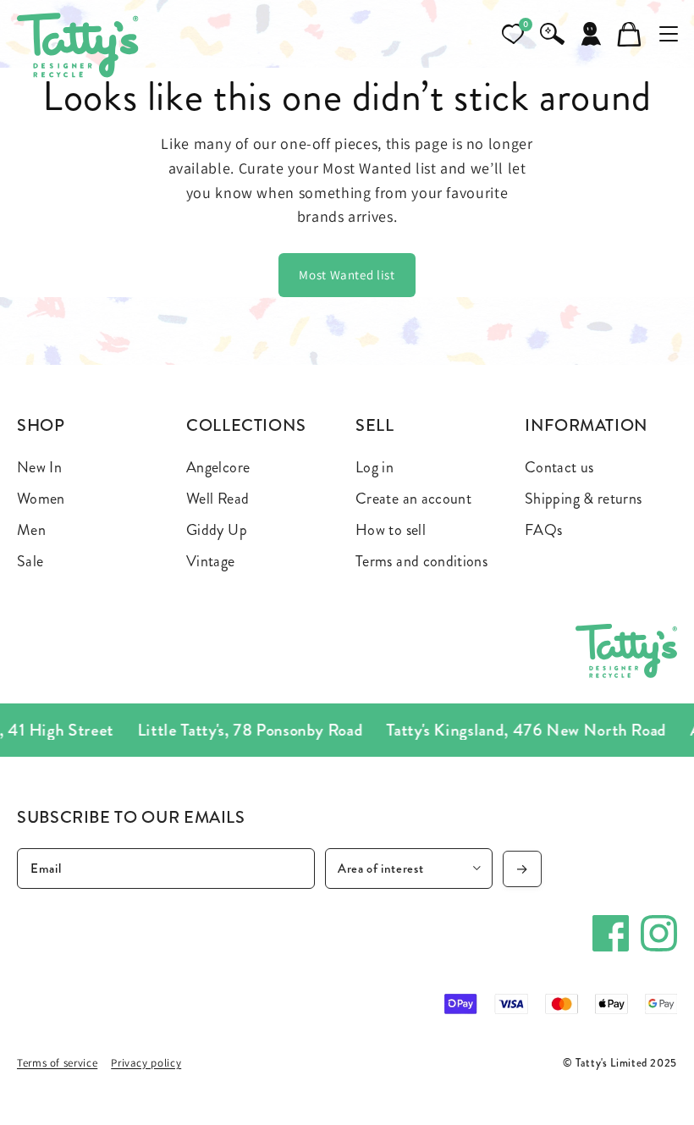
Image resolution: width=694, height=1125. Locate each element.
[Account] (590, 34)
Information (586, 425)
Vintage (210, 561)
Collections (246, 425)
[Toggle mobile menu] (668, 34)
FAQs (543, 530)
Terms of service (57, 1063)
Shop (41, 425)
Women (41, 499)
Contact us (559, 467)
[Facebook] (610, 933)
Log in (374, 467)
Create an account (413, 499)
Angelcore (218, 467)
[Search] (552, 34)
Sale (30, 561)
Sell (374, 425)
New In (39, 467)
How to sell (390, 530)
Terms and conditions (421, 561)
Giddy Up (216, 530)
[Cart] (629, 34)
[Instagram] (659, 933)
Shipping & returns (583, 499)
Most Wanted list (346, 275)
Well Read (217, 499)
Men (31, 530)
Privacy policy (146, 1063)
